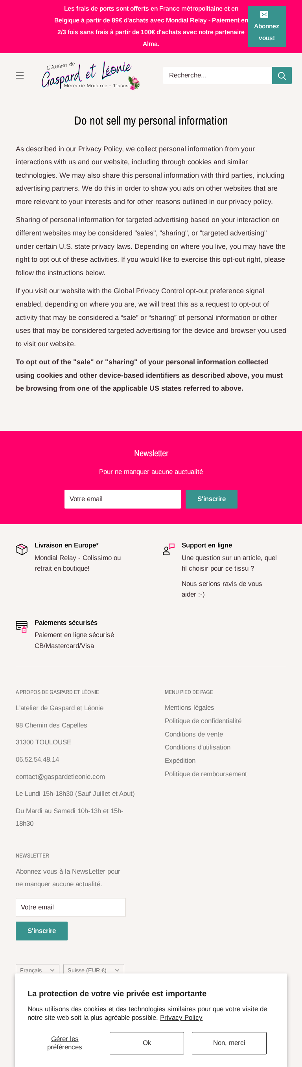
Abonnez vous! (266, 32)
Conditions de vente (194, 734)
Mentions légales (189, 707)
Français (31, 970)
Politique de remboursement (206, 774)
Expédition (180, 760)
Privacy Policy (181, 1017)
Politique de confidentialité (203, 721)
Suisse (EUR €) (87, 970)
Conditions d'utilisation (197, 747)
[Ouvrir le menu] (20, 75)
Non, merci (229, 1043)
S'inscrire (211, 499)
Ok (147, 1043)
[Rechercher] (282, 75)
